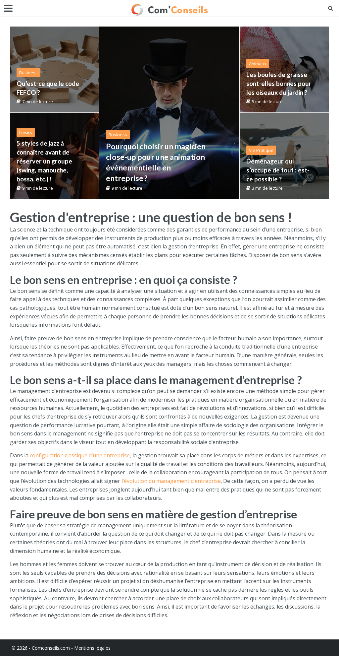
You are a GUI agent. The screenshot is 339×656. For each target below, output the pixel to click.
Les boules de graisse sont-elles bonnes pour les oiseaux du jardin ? (279, 83)
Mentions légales (92, 648)
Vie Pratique (261, 150)
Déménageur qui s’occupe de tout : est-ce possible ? (278, 170)
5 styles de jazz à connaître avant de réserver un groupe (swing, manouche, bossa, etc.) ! (44, 161)
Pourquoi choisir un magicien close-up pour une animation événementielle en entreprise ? (156, 162)
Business (118, 135)
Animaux (257, 64)
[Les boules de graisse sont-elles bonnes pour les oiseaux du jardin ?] (284, 69)
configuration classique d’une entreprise (80, 455)
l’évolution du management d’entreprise (171, 481)
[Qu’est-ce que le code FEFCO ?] (54, 69)
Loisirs (25, 132)
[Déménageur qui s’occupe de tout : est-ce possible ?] (284, 156)
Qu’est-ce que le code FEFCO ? (48, 88)
